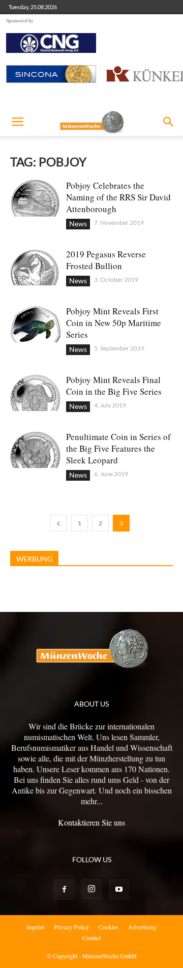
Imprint (35, 927)
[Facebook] (64, 889)
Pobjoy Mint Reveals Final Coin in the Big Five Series (114, 385)
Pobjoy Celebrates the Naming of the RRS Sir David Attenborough (118, 197)
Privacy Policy (71, 927)
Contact (91, 937)
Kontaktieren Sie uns (91, 822)
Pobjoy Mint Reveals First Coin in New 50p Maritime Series (113, 322)
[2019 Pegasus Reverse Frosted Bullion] (35, 266)
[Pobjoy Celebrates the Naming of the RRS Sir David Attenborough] (35, 198)
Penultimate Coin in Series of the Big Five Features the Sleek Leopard (118, 448)
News (78, 223)
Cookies (108, 927)
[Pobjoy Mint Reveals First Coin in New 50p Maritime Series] (35, 323)
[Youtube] (119, 889)
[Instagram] (91, 889)
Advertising (142, 927)
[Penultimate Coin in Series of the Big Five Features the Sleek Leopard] (35, 449)
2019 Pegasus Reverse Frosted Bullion (106, 260)
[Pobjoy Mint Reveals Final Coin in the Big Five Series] (35, 392)
